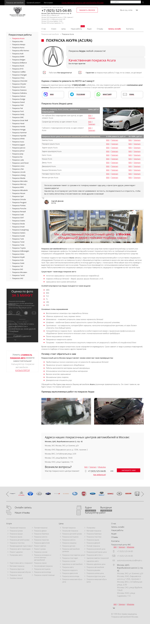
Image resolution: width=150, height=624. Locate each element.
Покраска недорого (70, 570)
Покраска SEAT (18, 217)
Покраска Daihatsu (19, 93)
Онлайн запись (23, 507)
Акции (89, 29)
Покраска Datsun (19, 96)
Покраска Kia (17, 157)
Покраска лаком (40, 563)
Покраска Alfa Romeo (20, 50)
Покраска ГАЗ (17, 266)
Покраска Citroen (19, 87)
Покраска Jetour (18, 151)
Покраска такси (16, 575)
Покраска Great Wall (20, 120)
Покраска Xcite (18, 260)
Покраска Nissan (18, 193)
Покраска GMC (18, 117)
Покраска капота (40, 537)
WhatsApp (102, 467)
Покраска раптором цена (97, 552)
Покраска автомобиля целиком (71, 550)
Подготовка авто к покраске (21, 563)
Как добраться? (99, 475)
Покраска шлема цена (95, 573)
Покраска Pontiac (19, 205)
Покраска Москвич (19, 272)
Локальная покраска (18, 528)
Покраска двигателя (42, 543)
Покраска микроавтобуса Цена (97, 580)
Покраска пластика (17, 543)
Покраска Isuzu (18, 142)
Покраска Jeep (17, 154)
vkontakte (137, 10)
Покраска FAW (18, 105)
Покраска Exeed (18, 102)
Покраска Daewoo (19, 90)
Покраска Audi (17, 53)
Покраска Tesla (18, 245)
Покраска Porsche (19, 208)
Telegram (91, 118)
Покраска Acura (18, 38)
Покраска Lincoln (18, 172)
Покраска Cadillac (19, 72)
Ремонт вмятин (40, 546)
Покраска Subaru (18, 233)
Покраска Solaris (18, 221)
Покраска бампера (41, 534)
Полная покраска (40, 528)
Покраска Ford (18, 111)
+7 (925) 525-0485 (78, 85)
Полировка (91, 528)
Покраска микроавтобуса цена (72, 580)
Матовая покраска (17, 566)
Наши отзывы (22, 512)
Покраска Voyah (18, 257)
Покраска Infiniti (18, 139)
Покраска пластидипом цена (73, 555)
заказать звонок (87, 10)
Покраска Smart (18, 227)
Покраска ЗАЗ (17, 269)
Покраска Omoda (19, 199)
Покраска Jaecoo (18, 148)
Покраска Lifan (18, 169)
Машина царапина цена (96, 564)
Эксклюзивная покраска (43, 566)
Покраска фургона (17, 569)
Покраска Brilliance (19, 63)
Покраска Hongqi (18, 129)
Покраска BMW (18, 56)
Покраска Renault (19, 211)
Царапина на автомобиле (72, 564)
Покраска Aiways (18, 44)
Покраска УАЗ (17, 278)
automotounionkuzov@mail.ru (129, 560)
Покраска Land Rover (20, 163)
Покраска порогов (41, 540)
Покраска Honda (18, 126)
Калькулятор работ (95, 512)
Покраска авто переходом (20, 549)
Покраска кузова (16, 531)
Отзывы (100, 29)
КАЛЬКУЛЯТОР (22, 370)
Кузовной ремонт (34, 3)
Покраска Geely (18, 114)
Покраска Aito (17, 41)
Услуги (53, 29)
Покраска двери (40, 531)
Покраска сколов (40, 552)
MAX (90, 115)
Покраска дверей (93, 543)
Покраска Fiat (17, 108)
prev (8, 494)
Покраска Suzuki (18, 236)
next (141, 494)
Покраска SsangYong (20, 230)
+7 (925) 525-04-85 (56, 10)
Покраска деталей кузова (19, 540)
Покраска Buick (18, 66)
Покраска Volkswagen (20, 251)
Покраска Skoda (18, 224)
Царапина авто (93, 561)
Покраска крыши (16, 534)
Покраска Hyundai (19, 135)
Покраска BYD (17, 69)
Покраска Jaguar (18, 145)
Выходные (106, 507)
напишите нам (128, 470)
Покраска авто (68, 567)
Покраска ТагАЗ (18, 275)
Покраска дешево (93, 570)
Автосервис (48, 3)
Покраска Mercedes (20, 181)
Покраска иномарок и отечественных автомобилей (42, 557)
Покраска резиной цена (96, 549)
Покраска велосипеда (42, 572)
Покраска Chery (18, 78)
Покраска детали (68, 546)
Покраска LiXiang (18, 175)
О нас (43, 29)
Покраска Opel (18, 196)
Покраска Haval (18, 123)
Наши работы (76, 29)
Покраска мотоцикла (42, 569)
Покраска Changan (19, 75)
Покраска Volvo (18, 254)
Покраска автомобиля (14, 3)
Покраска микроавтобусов (20, 572)
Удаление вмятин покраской (98, 558)
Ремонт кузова (40, 549)
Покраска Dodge (18, 99)
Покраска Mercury (19, 184)
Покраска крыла (16, 537)
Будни (88, 507)
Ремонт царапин (16, 552)
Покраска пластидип (70, 558)
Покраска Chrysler (19, 84)
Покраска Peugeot (19, 202)
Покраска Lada (18, 160)
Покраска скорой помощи (44, 575)
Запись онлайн (114, 29)
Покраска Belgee (18, 60)
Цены (63, 29)
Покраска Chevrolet (19, 81)
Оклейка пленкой (16, 578)
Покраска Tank (18, 239)
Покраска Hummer (19, 132)
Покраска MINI (18, 187)
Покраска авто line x (94, 555)
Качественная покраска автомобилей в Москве (83, 2)
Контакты (130, 29)
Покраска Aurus (18, 47)
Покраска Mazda (18, 178)
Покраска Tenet (18, 242)
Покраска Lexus (18, 166)
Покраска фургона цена (96, 576)
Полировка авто (16, 555)
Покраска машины (69, 543)
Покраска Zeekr (18, 263)
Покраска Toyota (19, 248)
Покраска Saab (18, 214)
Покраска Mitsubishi (20, 190)
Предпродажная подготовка (21, 546)
